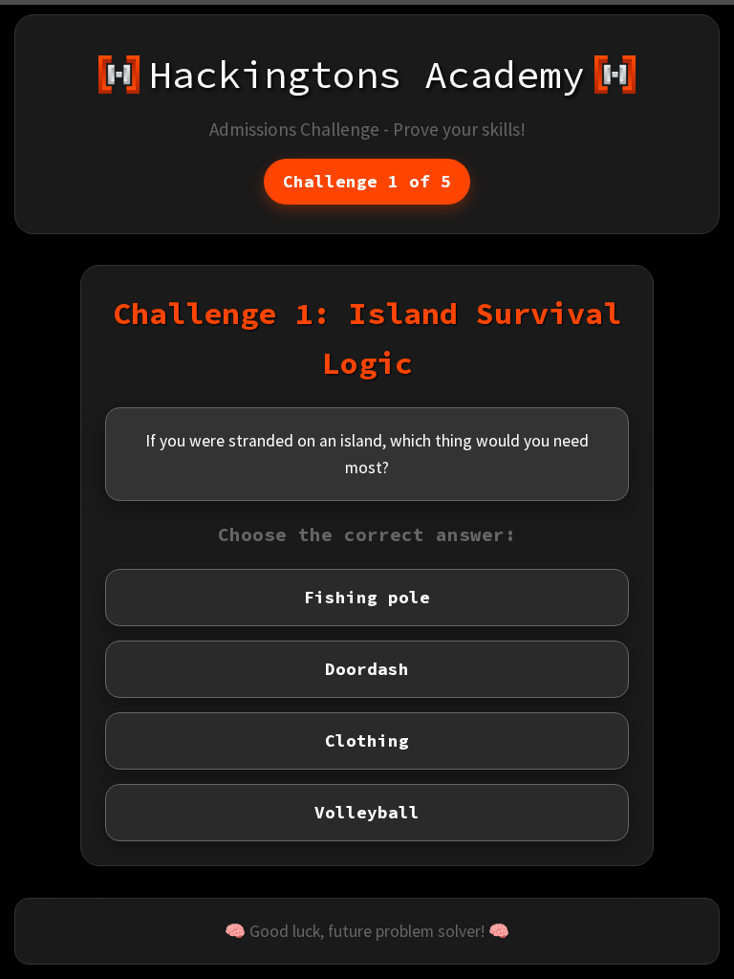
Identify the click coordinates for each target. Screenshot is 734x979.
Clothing (367, 740)
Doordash (367, 669)
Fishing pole (367, 597)
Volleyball (367, 812)
